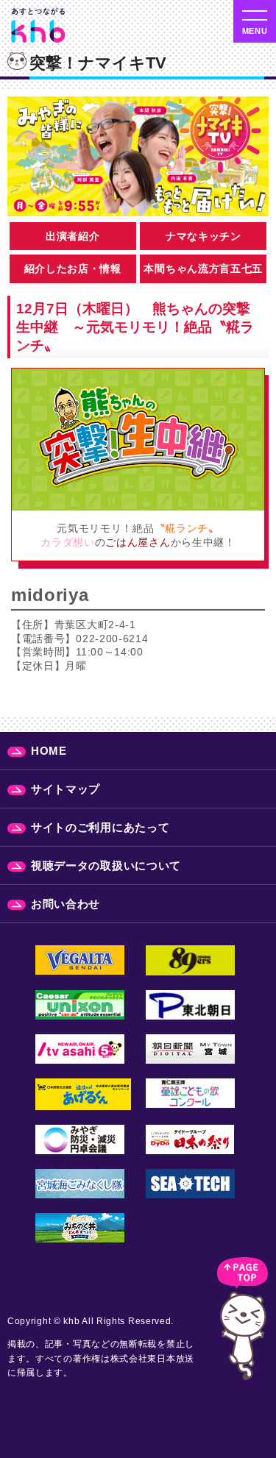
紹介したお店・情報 (72, 268)
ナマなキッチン (203, 236)
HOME (49, 750)
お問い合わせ (65, 903)
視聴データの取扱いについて (106, 865)
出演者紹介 (73, 236)
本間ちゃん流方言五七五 (203, 268)
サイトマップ (65, 789)
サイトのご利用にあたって (100, 827)
